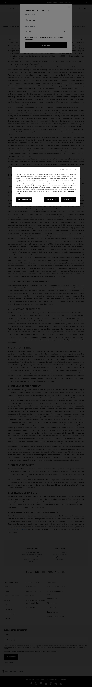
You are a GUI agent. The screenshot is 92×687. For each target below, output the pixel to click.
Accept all (68, 200)
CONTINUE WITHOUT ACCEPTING (69, 169)
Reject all (51, 200)
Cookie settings (24, 200)
